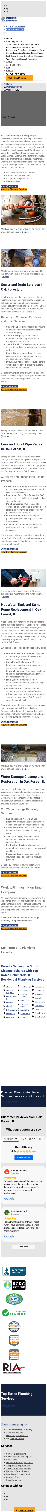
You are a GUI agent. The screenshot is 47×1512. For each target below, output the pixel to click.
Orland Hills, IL (40, 1013)
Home (9, 38)
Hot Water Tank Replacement (19, 1462)
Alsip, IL (9, 987)
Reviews (17, 65)
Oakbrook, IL (39, 1009)
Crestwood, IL (25, 991)
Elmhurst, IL (24, 1000)
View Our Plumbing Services (14, 189)
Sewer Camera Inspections (18, 1468)
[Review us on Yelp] (7, 11)
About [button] (9, 62)
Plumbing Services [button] (15, 41)
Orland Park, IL (40, 1017)
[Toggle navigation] (5, 33)
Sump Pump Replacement (29, 50)
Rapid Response (36, 56)
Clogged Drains (22, 56)
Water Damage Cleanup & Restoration (21, 59)
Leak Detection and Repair (18, 1474)
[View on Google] (7, 1171)
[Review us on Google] (7, 8)
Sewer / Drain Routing (15, 44)
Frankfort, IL (24, 1010)
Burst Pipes (17, 47)
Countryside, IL (25, 987)
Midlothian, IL (39, 991)
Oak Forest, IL (40, 1002)
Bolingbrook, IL (11, 1010)
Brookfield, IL (10, 1014)
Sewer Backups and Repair (18, 1456)
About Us (10, 65)
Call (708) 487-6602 (10, 1101)
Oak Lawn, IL (39, 1006)
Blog (8, 67)
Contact (9, 70)
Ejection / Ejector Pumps (33, 53)
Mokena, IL (39, 994)
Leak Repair (11, 56)
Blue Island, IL (11, 1006)
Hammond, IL (25, 1014)
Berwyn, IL (10, 1003)
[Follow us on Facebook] (6, 6)
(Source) (25, 232)
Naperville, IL (39, 998)
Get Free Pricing (15, 29)
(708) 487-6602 (16, 26)
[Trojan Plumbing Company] (14, 1425)
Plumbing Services (15, 87)
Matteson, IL (39, 987)
